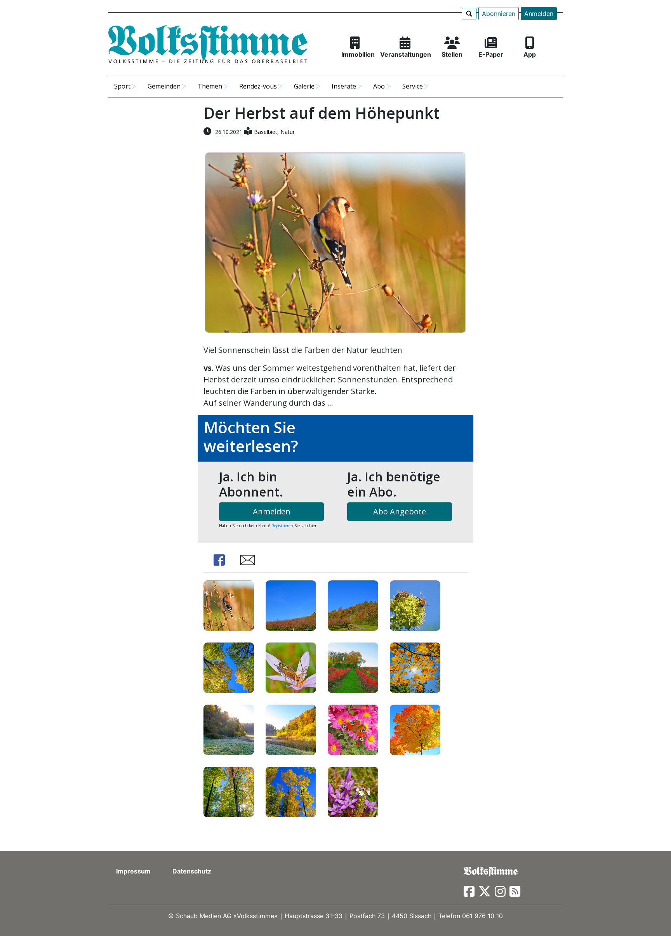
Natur (287, 131)
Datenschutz (191, 871)
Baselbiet (265, 131)
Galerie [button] (304, 86)
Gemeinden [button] (164, 86)
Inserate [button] (344, 86)
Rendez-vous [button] (258, 86)
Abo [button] (379, 86)
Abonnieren (498, 13)
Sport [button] (122, 86)
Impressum (133, 871)
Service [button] (412, 86)
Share (219, 560)
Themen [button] (210, 86)
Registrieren (282, 525)
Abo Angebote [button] (399, 511)
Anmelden (538, 13)
